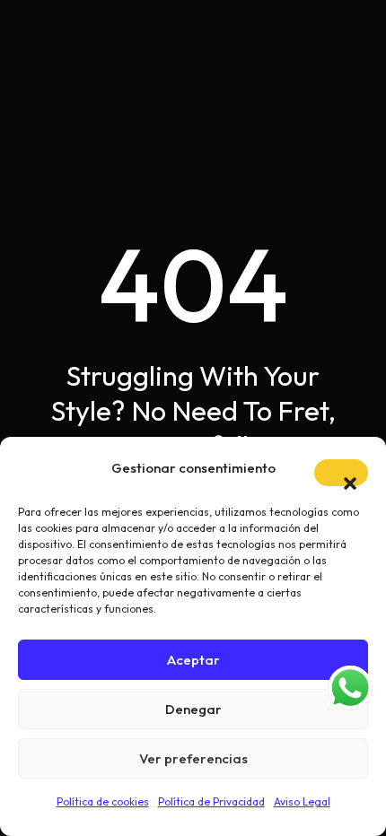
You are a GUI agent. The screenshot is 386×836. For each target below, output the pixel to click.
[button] (341, 472)
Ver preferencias (193, 758)
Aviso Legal (302, 801)
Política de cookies (103, 801)
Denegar (193, 709)
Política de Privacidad (211, 801)
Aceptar (193, 659)
